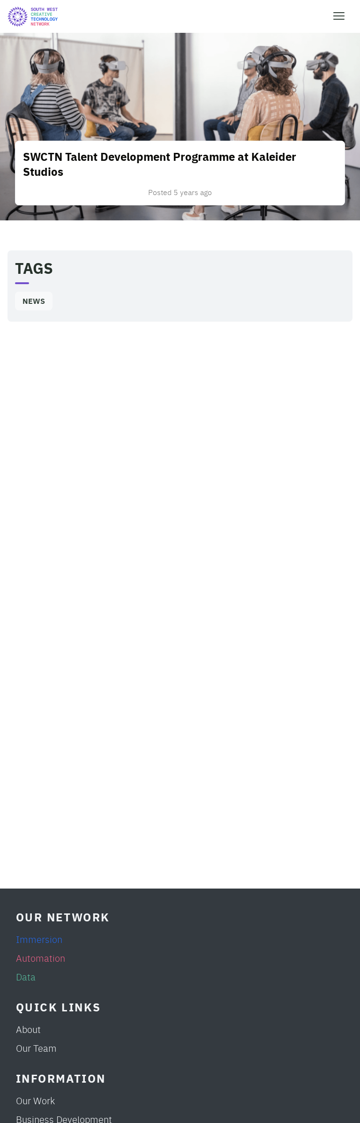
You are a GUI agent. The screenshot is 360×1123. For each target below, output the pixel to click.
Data (26, 976)
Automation (40, 957)
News (33, 300)
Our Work (35, 1100)
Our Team (36, 1047)
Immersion (39, 939)
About (28, 1029)
